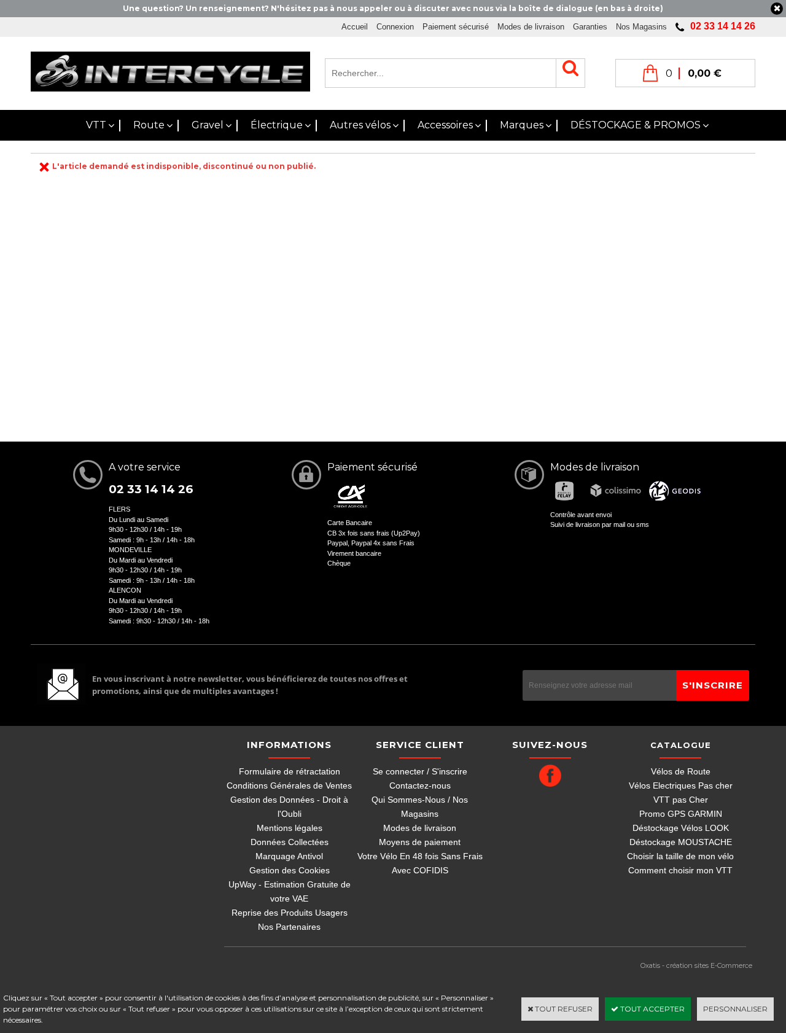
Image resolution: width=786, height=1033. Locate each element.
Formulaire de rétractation (289, 771)
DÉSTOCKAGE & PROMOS (635, 125)
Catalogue (680, 745)
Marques (521, 125)
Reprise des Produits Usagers (290, 913)
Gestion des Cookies (289, 870)
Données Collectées (290, 842)
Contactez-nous (420, 785)
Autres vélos (360, 125)
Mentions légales (289, 828)
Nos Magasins (641, 26)
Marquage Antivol (289, 856)
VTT (96, 125)
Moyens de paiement (420, 842)
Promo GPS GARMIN (680, 814)
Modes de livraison (530, 26)
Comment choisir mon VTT (680, 870)
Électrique (277, 125)
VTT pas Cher (680, 800)
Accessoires (445, 125)
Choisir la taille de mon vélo (680, 856)
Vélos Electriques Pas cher (681, 785)
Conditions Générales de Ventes (289, 785)
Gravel (208, 125)
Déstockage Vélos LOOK (680, 828)
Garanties (590, 26)
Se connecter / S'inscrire (420, 771)
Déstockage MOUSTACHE (680, 842)
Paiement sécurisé (455, 26)
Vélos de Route (680, 771)
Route (149, 125)
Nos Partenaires (289, 927)
